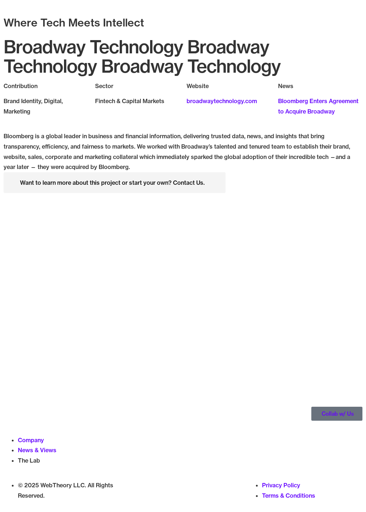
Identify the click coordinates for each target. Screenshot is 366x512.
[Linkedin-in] (173, 496)
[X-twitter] (134, 496)
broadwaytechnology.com (222, 101)
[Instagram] (154, 496)
